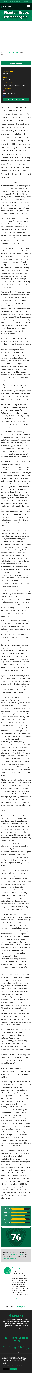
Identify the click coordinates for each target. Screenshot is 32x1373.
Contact (13, 1)
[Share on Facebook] (20, 1307)
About (6, 1)
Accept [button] (14, 1369)
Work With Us (15, 1348)
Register (26, 1)
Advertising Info (21, 1347)
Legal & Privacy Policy (28, 1348)
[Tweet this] (18, 1307)
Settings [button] (6, 1369)
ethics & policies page (9, 1258)
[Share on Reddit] (22, 1307)
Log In (19, 1)
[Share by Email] (24, 1307)
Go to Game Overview (17, 99)
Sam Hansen (13, 52)
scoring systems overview (15, 1254)
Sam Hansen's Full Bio (20, 1299)
